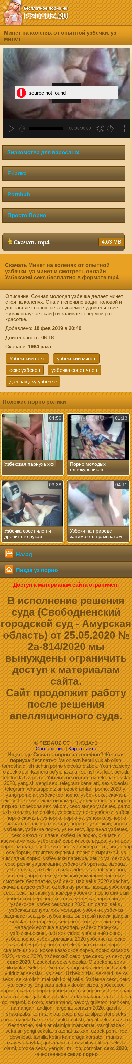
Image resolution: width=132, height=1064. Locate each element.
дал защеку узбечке (33, 381)
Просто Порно (26, 215)
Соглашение (50, 748)
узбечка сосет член (74, 370)
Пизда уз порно (36, 570)
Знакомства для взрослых (43, 152)
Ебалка (17, 173)
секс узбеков (24, 370)
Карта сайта (82, 748)
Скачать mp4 (67, 242)
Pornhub (18, 194)
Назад (23, 554)
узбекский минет (76, 358)
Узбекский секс (27, 358)
